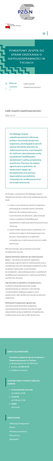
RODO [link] (12, 427)
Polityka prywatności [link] (18, 431)
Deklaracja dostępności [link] (19, 423)
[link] (26, 19)
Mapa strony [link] (14, 435)
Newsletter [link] (14, 439)
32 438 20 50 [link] (23, 367)
